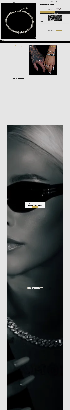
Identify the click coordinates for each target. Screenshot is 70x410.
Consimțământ (29, 203)
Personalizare (36, 203)
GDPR (41, 203)
